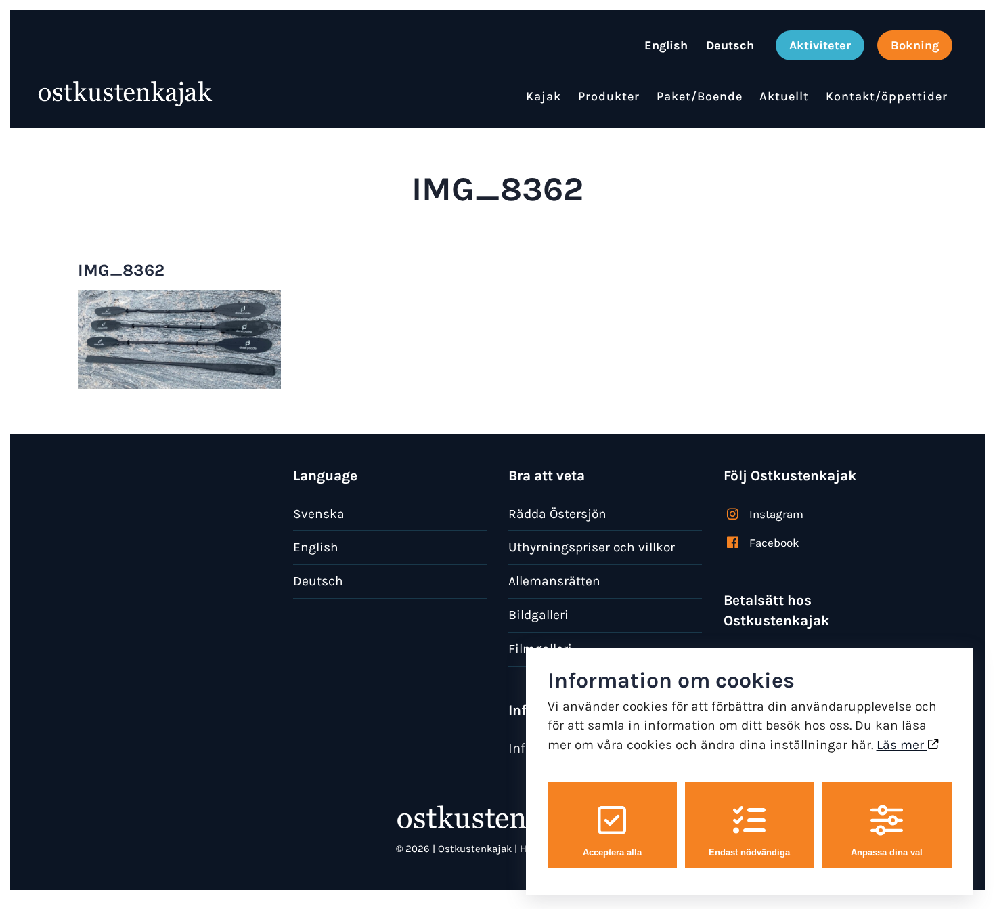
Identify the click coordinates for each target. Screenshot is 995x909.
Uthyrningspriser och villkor (591, 547)
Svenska (319, 514)
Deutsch (318, 581)
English (315, 547)
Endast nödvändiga (749, 852)
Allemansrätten (554, 581)
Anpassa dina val (887, 852)
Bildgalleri (538, 614)
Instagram (776, 514)
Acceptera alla (612, 852)
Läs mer (902, 745)
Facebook (774, 542)
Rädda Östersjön (557, 514)
